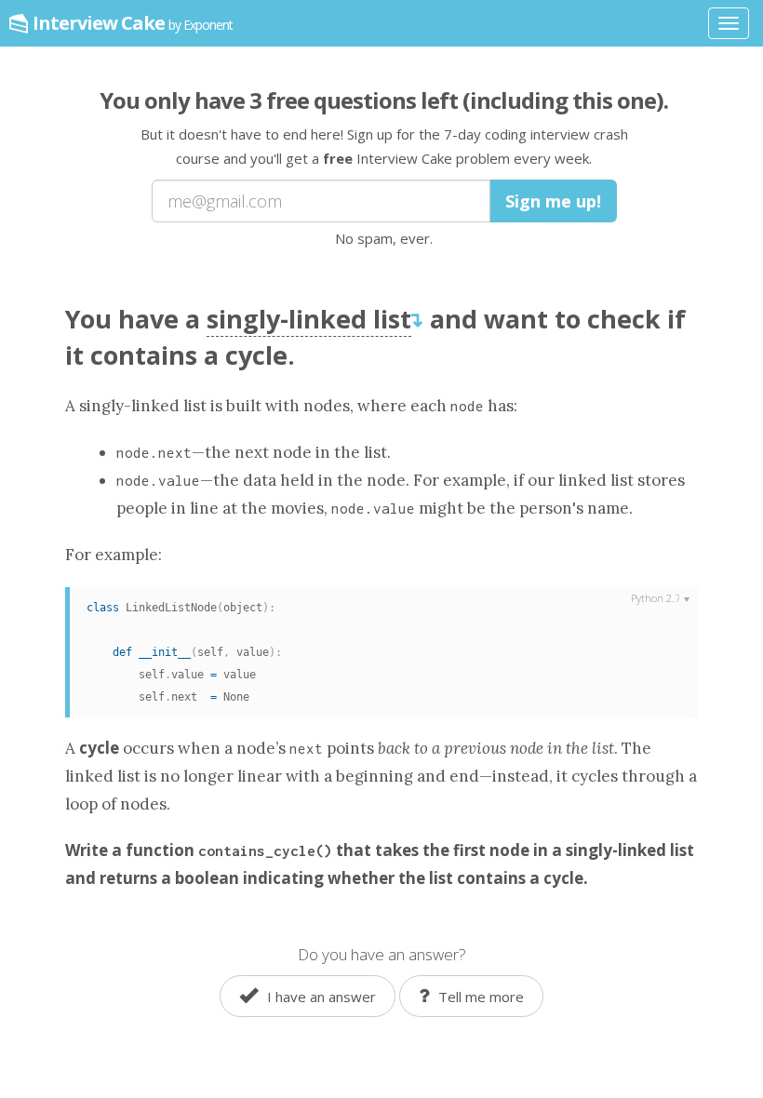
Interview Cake (133, 22)
